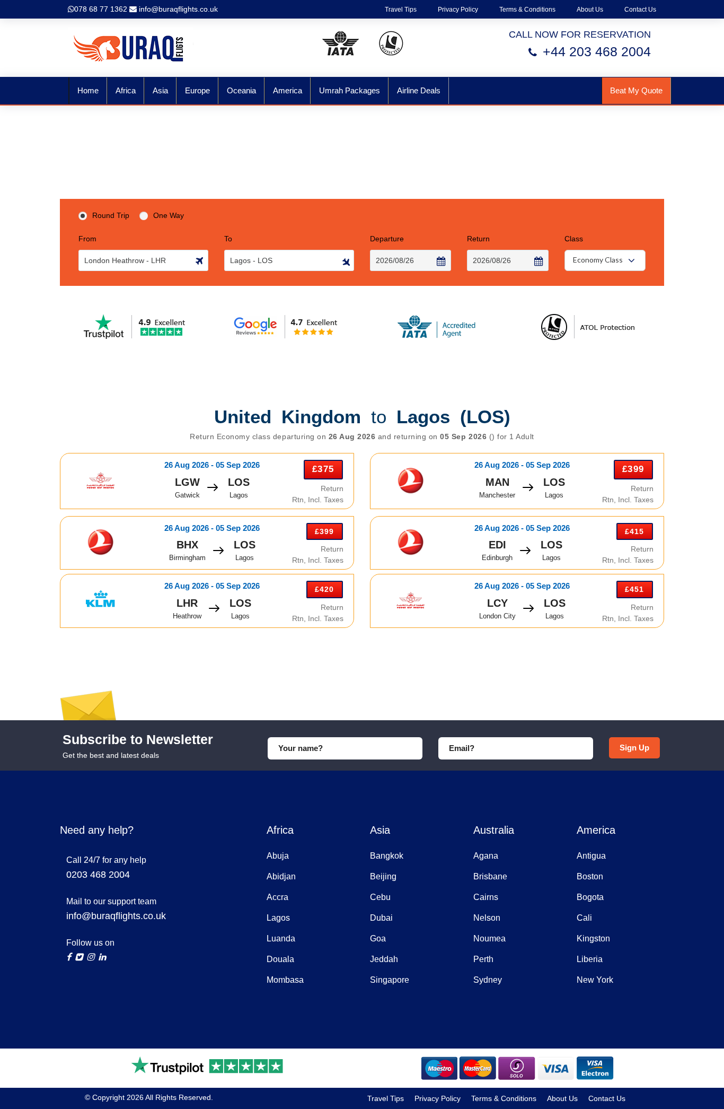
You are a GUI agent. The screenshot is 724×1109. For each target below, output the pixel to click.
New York (595, 979)
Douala (280, 959)
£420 (324, 589)
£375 (323, 469)
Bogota (590, 897)
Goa (378, 938)
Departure (387, 238)
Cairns (485, 897)
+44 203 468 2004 (597, 51)
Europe (197, 90)
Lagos (278, 917)
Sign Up (634, 747)
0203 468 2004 (98, 874)
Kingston (593, 938)
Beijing (383, 876)
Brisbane (490, 876)
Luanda (281, 938)
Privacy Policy (458, 9)
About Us (590, 9)
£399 (633, 469)
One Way (168, 215)
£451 (634, 589)
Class (573, 238)
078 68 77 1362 (100, 9)
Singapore (389, 979)
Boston (590, 876)
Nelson (486, 917)
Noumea (489, 938)
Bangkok (386, 855)
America (287, 90)
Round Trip (110, 215)
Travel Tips (401, 9)
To (228, 238)
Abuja (278, 855)
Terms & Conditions (527, 9)
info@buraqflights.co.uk (177, 9)
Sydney (487, 979)
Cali (584, 917)
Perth (483, 959)
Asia (160, 90)
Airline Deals (418, 90)
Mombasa (285, 979)
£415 (634, 531)
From (87, 238)
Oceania (241, 90)
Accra (277, 897)
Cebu (380, 897)
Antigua (591, 855)
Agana (485, 855)
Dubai (381, 917)
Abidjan (281, 876)
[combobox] (605, 260)
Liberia (590, 959)
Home (88, 90)
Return (478, 238)
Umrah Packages (349, 90)
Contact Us (640, 9)
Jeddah (384, 959)
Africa (126, 90)
